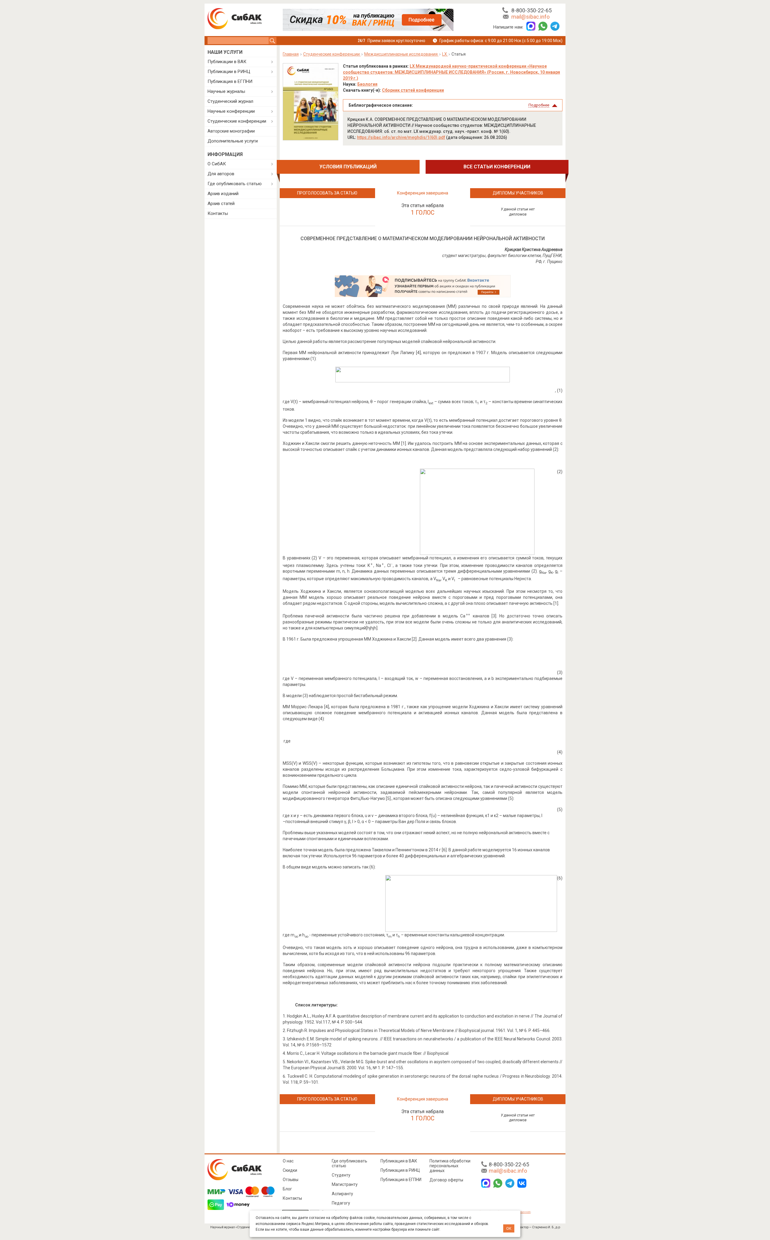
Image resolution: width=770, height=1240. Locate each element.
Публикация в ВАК (398, 1161)
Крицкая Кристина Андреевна (533, 249)
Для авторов (221, 173)
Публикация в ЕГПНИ (230, 81)
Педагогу (341, 1203)
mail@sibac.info (530, 17)
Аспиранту (342, 1193)
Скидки (290, 1170)
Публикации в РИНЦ (229, 71)
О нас (288, 1161)
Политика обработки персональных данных (450, 1166)
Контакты (218, 213)
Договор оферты (446, 1179)
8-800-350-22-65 (531, 10)
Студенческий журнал (230, 101)
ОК (508, 1228)
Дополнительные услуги (233, 141)
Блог (287, 1188)
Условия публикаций (348, 167)
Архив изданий (223, 193)
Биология (367, 84)
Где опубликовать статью (235, 183)
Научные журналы (226, 91)
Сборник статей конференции (413, 90)
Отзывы (290, 1179)
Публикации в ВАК (227, 61)
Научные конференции (231, 111)
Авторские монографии (231, 131)
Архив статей (221, 203)
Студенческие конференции (237, 121)
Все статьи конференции (497, 167)
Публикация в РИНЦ (400, 1170)
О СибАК (217, 164)
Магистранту (345, 1184)
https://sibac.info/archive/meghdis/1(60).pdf (401, 137)
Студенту (341, 1175)
